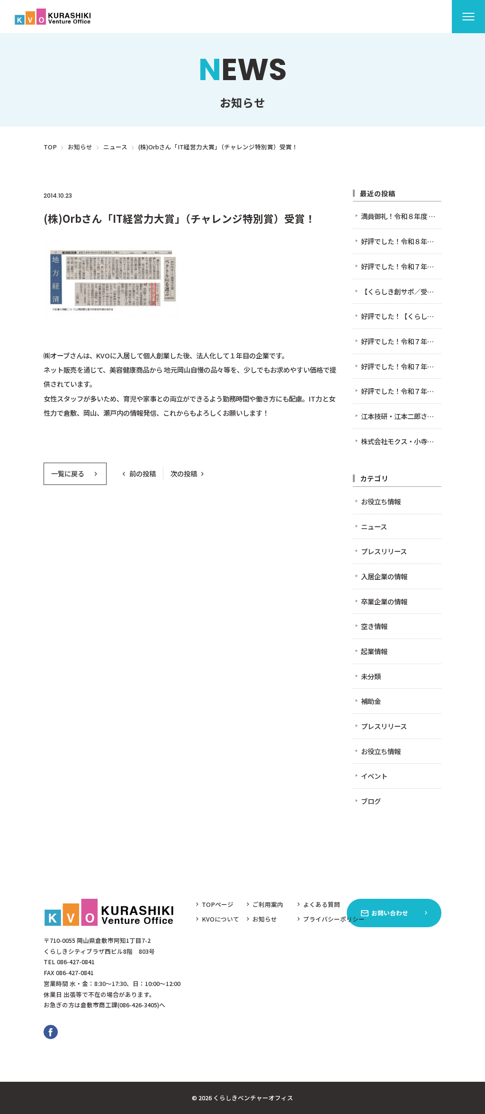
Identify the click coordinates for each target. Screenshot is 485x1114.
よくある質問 (321, 904)
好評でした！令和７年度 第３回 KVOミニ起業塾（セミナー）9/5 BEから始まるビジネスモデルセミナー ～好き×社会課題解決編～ (401, 366)
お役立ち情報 (381, 501)
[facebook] (51, 1032)
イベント (374, 776)
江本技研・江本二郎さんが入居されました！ (401, 416)
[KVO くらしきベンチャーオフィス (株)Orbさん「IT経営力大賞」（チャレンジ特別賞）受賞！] (54, 16)
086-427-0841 (76, 961)
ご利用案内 (267, 904)
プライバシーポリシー (334, 918)
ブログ (371, 801)
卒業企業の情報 (384, 601)
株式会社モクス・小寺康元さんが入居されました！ (401, 441)
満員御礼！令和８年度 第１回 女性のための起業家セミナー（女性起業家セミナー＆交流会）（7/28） (401, 216)
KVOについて (220, 918)
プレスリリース (141, 195)
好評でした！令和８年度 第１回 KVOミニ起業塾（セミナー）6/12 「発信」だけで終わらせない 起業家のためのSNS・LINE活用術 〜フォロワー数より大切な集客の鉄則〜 (401, 241)
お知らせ (264, 918)
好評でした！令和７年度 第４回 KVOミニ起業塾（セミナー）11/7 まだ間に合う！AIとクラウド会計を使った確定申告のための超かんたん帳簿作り (401, 266)
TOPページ (218, 904)
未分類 (371, 676)
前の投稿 (142, 473)
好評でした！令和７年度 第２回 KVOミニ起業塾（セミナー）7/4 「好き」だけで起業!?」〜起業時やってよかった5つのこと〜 (401, 391)
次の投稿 (184, 473)
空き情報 (374, 626)
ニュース (94, 195)
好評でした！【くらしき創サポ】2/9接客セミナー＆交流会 (401, 316)
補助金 (371, 701)
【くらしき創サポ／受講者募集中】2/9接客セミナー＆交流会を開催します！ (401, 291)
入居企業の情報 (384, 576)
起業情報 (374, 651)
